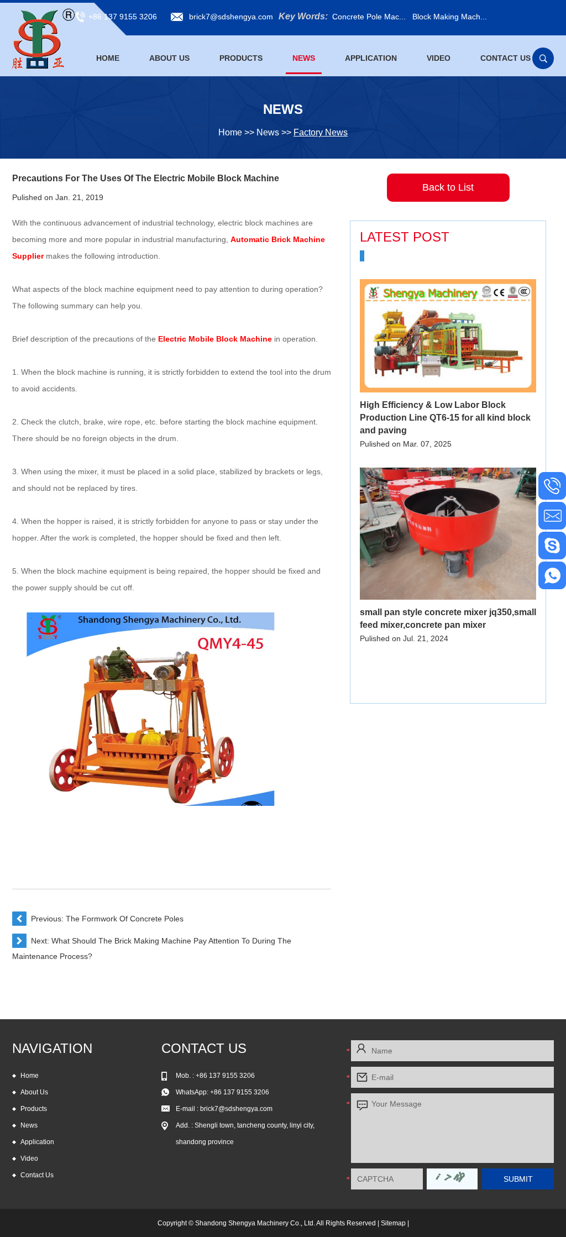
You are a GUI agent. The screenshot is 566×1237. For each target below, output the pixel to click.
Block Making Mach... (449, 16)
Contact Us (505, 58)
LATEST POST (404, 236)
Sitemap (393, 1223)
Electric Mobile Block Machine (215, 338)
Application (371, 58)
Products (241, 58)
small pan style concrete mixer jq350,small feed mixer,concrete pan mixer (448, 618)
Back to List (448, 187)
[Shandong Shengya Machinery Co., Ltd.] (44, 38)
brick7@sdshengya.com (231, 16)
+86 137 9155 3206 (239, 1092)
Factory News (321, 132)
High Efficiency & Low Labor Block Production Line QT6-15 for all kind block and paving (445, 417)
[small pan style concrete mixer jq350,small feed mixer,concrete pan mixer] (448, 534)
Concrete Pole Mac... (369, 16)
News (303, 58)
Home (107, 58)
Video (438, 58)
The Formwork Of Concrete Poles (125, 918)
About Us (169, 58)
